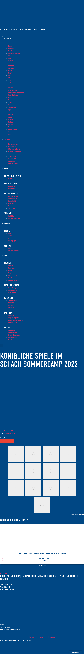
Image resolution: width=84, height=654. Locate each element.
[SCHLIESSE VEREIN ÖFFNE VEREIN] (7, 258)
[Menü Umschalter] (3, 34)
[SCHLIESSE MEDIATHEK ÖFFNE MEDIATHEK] (7, 226)
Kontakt (31, 637)
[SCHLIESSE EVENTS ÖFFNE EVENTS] (7, 171)
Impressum (51, 637)
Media (13, 433)
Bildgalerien (7, 433)
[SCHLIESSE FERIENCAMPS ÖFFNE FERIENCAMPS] (14, 139)
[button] (1, 345)
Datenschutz (41, 637)
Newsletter (3, 573)
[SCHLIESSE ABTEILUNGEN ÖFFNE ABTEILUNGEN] (7, 41)
